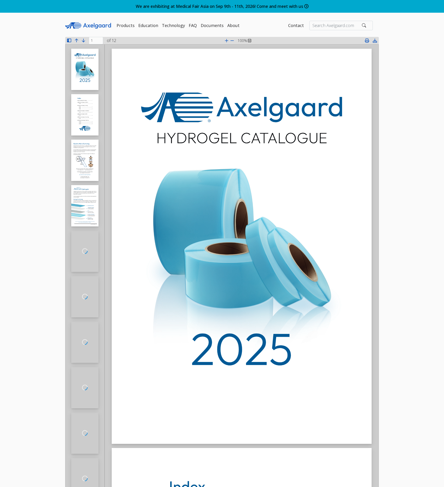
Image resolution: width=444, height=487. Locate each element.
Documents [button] (212, 25)
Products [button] (126, 25)
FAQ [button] (193, 25)
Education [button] (148, 25)
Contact (296, 25)
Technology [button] (173, 25)
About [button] (233, 25)
